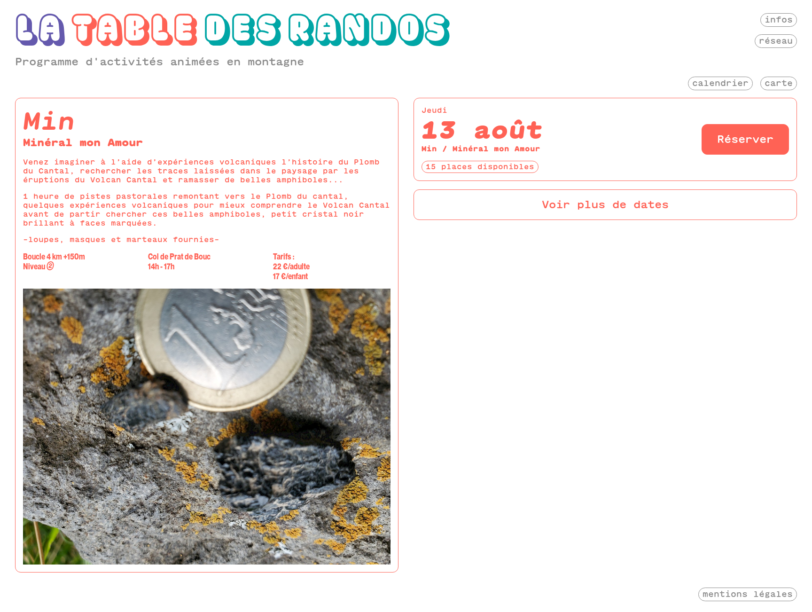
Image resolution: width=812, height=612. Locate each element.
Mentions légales (748, 594)
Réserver (745, 139)
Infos (779, 20)
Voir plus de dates (605, 204)
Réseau (776, 41)
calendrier (720, 83)
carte (779, 83)
